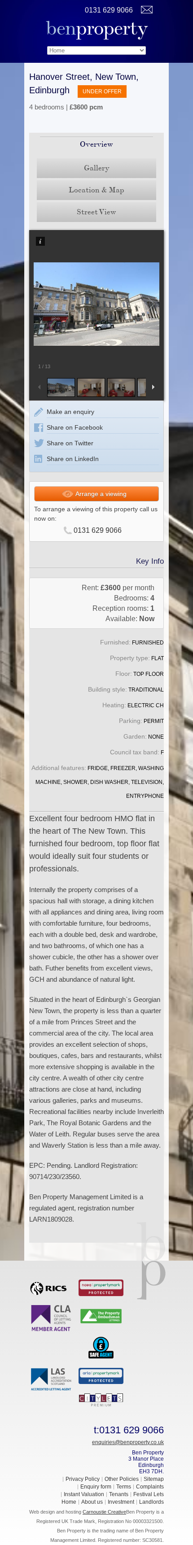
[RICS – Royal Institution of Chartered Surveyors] (51, 1286)
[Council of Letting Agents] (51, 1317)
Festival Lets (148, 1494)
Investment (121, 1502)
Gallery (97, 168)
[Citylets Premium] (101, 1399)
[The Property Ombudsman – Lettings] (101, 1315)
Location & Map (96, 190)
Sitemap (154, 1479)
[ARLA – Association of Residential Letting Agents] (101, 1375)
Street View (96, 212)
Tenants (118, 1494)
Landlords (151, 1502)
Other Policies (122, 1479)
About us (92, 1502)
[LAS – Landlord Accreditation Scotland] (51, 1379)
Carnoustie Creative (104, 1512)
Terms (123, 1487)
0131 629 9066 (109, 10)
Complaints (150, 1487)
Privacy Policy (83, 1479)
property (97, 28)
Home (68, 1502)
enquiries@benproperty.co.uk (128, 1442)
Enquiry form (95, 1487)
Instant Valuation (84, 1494)
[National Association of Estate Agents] (101, 1287)
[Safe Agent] (101, 1346)
